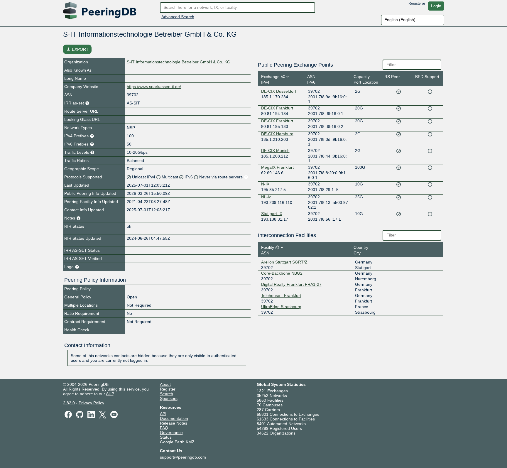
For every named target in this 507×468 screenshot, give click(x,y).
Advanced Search (177, 16)
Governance (171, 432)
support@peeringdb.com (183, 457)
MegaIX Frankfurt (277, 167)
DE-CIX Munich (275, 150)
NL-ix (266, 197)
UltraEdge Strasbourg (281, 306)
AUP (110, 393)
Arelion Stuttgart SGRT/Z (284, 262)
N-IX (265, 184)
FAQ (164, 427)
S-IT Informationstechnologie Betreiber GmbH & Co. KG (178, 62)
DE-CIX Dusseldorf (278, 91)
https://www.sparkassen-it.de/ (154, 86)
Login (436, 6)
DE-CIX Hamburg (277, 133)
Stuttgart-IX (271, 213)
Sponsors (169, 398)
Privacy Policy (91, 403)
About (165, 384)
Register (415, 3)
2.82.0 (69, 403)
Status (166, 437)
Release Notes (173, 423)
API (163, 413)
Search (166, 393)
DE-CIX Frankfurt (277, 108)
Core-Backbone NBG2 (281, 273)
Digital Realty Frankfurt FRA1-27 (291, 284)
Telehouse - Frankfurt (281, 295)
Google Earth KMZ (177, 442)
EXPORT (77, 49)
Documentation (174, 418)
